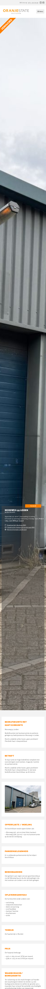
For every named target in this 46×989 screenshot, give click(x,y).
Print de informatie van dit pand (17, 529)
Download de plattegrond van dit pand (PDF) (21, 527)
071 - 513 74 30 (33, 3)
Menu (41, 11)
